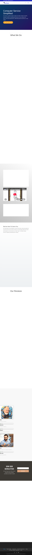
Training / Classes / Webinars (14, 550)
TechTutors (9, 397)
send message (24, 505)
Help (21, 550)
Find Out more (8, 22)
